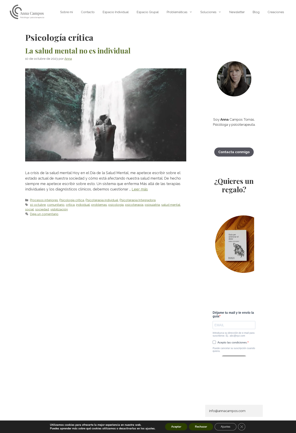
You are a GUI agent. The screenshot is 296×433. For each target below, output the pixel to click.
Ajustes (225, 427)
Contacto (88, 12)
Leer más (140, 189)
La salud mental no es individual (77, 50)
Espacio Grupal (148, 12)
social (29, 209)
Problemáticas (177, 12)
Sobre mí (66, 12)
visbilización (59, 209)
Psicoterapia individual (102, 200)
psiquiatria (152, 205)
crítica (70, 205)
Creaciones (276, 12)
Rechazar (201, 427)
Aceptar (176, 427)
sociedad (42, 209)
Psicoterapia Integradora (138, 200)
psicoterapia (134, 205)
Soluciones (208, 12)
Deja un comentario (44, 214)
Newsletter (237, 12)
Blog (256, 12)
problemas (99, 205)
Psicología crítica (71, 200)
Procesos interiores (44, 200)
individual (83, 205)
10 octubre (38, 205)
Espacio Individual (116, 12)
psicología (116, 205)
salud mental (170, 205)
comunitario (55, 205)
